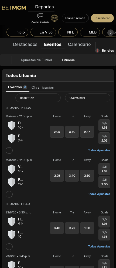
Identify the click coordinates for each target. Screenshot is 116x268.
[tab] (25, 43)
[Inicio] (14, 7)
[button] (110, 32)
